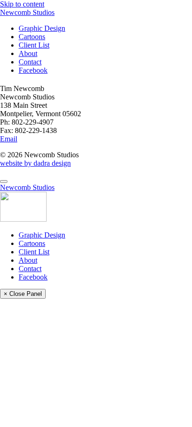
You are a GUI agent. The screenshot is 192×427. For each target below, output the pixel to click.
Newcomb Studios (27, 12)
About (28, 53)
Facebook (33, 70)
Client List (34, 45)
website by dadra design (35, 163)
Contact (30, 62)
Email (8, 139)
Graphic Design (42, 28)
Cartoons (32, 37)
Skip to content (22, 4)
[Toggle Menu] (3, 181)
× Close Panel (23, 293)
